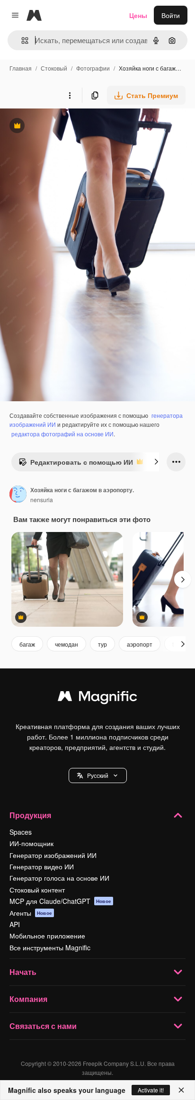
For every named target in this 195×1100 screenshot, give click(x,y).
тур (102, 644)
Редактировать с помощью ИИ (75, 464)
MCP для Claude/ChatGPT (60, 901)
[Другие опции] (69, 95)
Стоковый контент (37, 889)
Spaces (20, 832)
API (14, 924)
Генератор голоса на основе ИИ (59, 878)
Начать (22, 971)
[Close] (181, 1090)
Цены (138, 15)
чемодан (66, 644)
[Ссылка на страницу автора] (18, 495)
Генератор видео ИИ (41, 866)
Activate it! (151, 1090)
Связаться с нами (43, 1025)
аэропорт (139, 644)
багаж (27, 644)
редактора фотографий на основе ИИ (62, 434)
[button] (98, 775)
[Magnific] (97, 698)
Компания (28, 998)
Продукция (30, 815)
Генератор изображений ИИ (53, 855)
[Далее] (156, 461)
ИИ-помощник (31, 843)
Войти (170, 15)
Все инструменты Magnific (49, 947)
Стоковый (54, 68)
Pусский (97, 775)
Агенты (30, 913)
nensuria (41, 500)
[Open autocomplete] (21, 40)
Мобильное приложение (47, 935)
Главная (20, 68)
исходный (63, 127)
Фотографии (93, 68)
